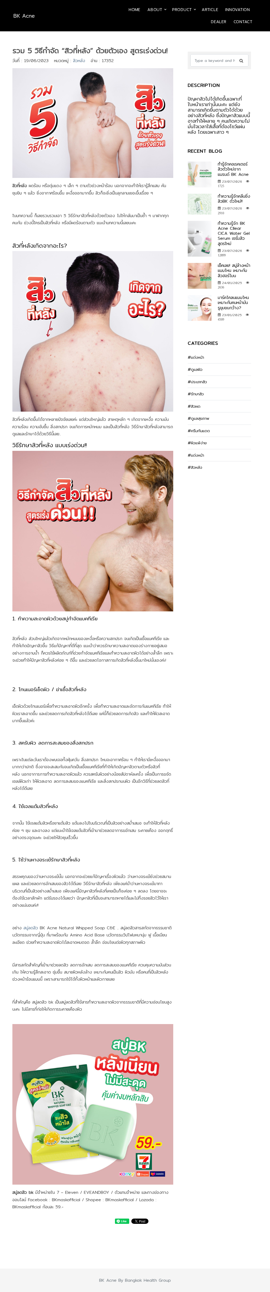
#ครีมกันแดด (199, 431)
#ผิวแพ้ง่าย (197, 443)
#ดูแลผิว (195, 369)
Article (210, 10)
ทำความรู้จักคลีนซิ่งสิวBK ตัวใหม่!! (234, 198)
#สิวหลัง (195, 467)
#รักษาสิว (196, 394)
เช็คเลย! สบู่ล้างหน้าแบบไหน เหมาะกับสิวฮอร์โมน (234, 270)
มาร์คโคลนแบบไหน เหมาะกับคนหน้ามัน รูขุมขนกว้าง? (233, 302)
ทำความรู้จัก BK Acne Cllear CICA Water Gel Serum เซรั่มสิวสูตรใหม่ (234, 233)
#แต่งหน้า (196, 357)
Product (182, 10)
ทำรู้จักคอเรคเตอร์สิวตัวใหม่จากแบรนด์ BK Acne (233, 169)
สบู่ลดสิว (30, 928)
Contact (243, 22)
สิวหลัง (79, 60)
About (154, 10)
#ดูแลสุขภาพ (198, 418)
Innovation (237, 10)
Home (134, 10)
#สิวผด (194, 406)
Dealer (218, 22)
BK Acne (24, 16)
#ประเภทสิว (197, 382)
